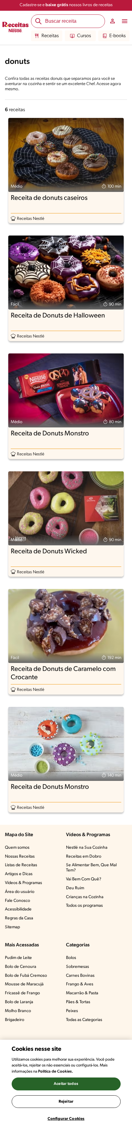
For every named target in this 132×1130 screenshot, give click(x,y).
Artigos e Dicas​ (19, 874)
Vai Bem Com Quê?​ (83, 879)
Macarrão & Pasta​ (82, 993)
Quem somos (17, 847)
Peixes (72, 1011)
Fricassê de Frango (22, 993)
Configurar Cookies (66, 1119)
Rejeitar (66, 1102)
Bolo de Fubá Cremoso (26, 975)
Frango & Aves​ (79, 984)
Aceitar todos (66, 1084)
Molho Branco (18, 1011)
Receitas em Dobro (83, 856)
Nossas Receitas (20, 856)
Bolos (71, 958)
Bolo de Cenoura (20, 966)
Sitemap (12, 927)
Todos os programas (84, 905)
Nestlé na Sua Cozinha (86, 847)
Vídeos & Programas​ (23, 883)
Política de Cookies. (55, 1072)
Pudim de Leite (18, 958)
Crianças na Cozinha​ (84, 897)
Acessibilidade (18, 909)
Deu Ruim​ (75, 888)
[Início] (15, 27)
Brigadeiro (14, 1020)
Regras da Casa (19, 918)
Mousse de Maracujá (24, 984)
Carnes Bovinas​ (80, 975)
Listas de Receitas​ (21, 865)
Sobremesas (77, 966)
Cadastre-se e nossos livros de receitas (66, 5)
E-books (117, 35)
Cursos (84, 35)
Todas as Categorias (84, 1020)
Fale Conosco (17, 900)
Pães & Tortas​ (78, 1002)
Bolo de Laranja (19, 1002)
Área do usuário (19, 892)
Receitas (50, 35)
